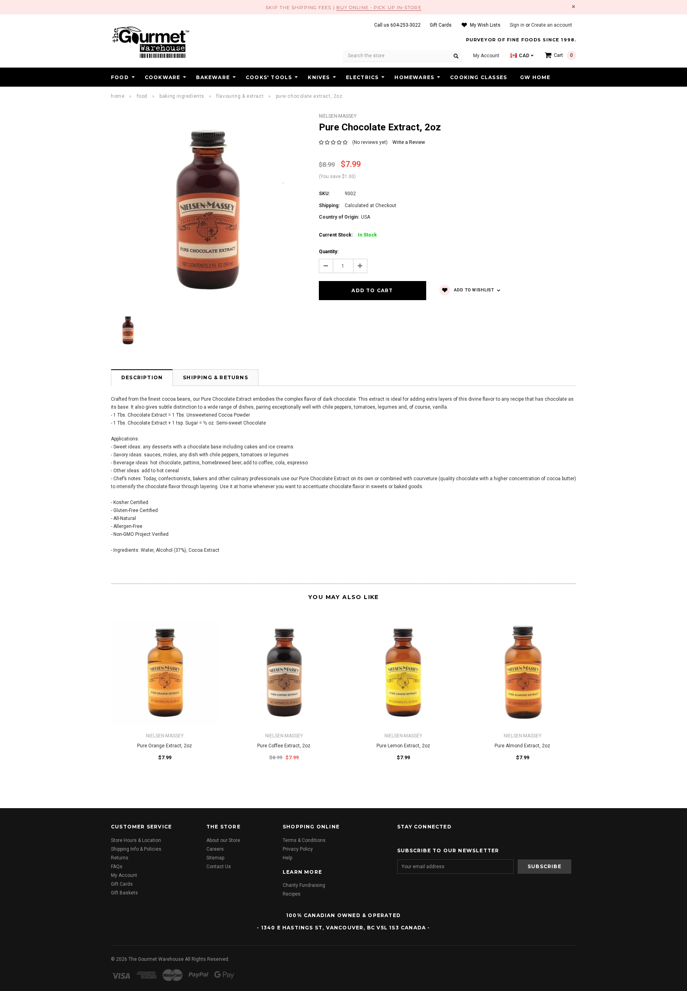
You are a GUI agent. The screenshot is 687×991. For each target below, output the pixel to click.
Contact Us (218, 866)
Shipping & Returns (215, 377)
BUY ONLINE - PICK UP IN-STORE (378, 7)
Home (117, 96)
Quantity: (328, 251)
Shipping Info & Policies (136, 849)
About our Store (223, 840)
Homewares (414, 77)
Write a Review (408, 142)
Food (120, 77)
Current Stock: (348, 235)
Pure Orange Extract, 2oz (164, 746)
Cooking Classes (478, 77)
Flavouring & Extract (240, 96)
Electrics (362, 77)
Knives (319, 77)
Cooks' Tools (269, 77)
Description (142, 377)
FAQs (116, 866)
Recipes (292, 894)
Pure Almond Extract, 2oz (522, 746)
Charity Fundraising (304, 885)
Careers (215, 849)
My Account (124, 875)
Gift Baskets (124, 893)
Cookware (162, 77)
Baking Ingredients (181, 96)
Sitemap (215, 858)
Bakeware (213, 77)
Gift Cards (122, 884)
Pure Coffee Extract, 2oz (284, 746)
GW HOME (535, 77)
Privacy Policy (298, 849)
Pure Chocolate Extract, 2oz (309, 96)
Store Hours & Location (136, 840)
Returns (119, 858)
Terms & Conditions (304, 840)
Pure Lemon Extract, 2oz (403, 746)
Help (287, 858)
